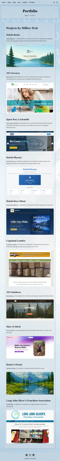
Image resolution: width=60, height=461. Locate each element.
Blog (14, 2)
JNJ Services (9, 77)
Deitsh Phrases (10, 161)
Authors (25, 2)
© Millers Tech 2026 (30, 459)
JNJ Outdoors (10, 296)
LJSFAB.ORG (9, 404)
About (9, 2)
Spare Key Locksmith (12, 123)
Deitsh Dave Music (11, 205)
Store (19, 2)
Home (4, 2)
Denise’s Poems (11, 368)
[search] (54, 2)
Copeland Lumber (11, 244)
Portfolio (32, 2)
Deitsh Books (10, 39)
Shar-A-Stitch (10, 330)
